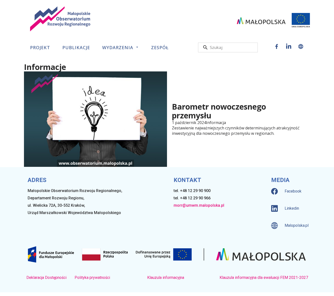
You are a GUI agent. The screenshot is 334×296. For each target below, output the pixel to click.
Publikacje (76, 47)
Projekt (40, 47)
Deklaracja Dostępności (46, 277)
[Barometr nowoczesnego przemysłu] (95, 119)
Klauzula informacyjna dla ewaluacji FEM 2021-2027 (264, 277)
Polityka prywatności (92, 277)
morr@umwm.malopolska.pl (199, 205)
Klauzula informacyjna (165, 277)
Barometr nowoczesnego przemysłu (219, 111)
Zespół (160, 47)
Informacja (216, 122)
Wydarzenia (117, 47)
